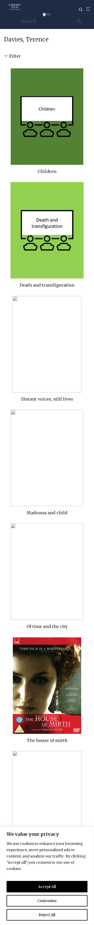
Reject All (47, 914)
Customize (47, 900)
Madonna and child (47, 512)
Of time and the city (47, 626)
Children (47, 171)
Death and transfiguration (47, 285)
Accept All (47, 886)
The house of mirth (47, 740)
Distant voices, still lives (47, 399)
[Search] (82, 9)
